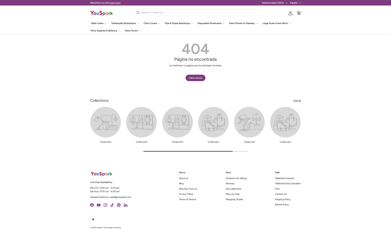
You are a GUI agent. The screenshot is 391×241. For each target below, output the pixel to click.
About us (183, 178)
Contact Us (281, 194)
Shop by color (233, 194)
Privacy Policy (186, 194)
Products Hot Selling (236, 178)
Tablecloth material (284, 178)
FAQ (277, 188)
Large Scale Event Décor (275, 23)
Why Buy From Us (188, 188)
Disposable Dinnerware (209, 23)
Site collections (233, 188)
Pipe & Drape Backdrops (177, 23)
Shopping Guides (234, 199)
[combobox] (199, 12)
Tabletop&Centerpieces (123, 23)
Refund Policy (282, 204)
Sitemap (230, 183)
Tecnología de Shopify (112, 227)
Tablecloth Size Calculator (288, 183)
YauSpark (99, 227)
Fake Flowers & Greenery (242, 23)
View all (297, 100)
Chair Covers (150, 23)
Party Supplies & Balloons (104, 30)
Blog (181, 183)
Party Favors (131, 30)
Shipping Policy (283, 199)
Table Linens (97, 23)
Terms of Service (187, 199)
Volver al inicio (195, 78)
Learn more (115, 3)
